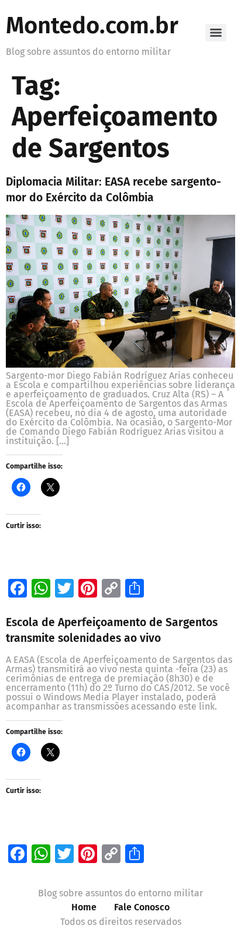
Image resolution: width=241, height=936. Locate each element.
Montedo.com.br (92, 26)
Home (84, 907)
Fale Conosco (142, 907)
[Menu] (215, 32)
